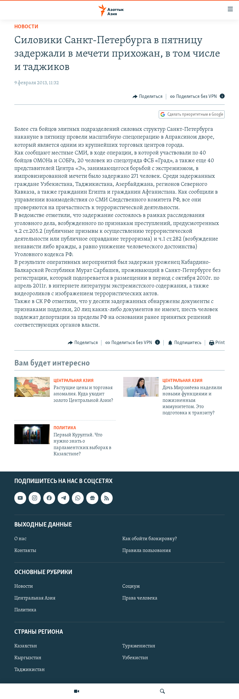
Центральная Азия (74, 381)
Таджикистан (29, 669)
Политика (65, 428)
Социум (131, 586)
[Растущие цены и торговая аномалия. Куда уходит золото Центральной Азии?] (32, 387)
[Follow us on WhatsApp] (78, 498)
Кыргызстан (27, 657)
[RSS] (107, 498)
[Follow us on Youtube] (20, 498)
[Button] (147, 97)
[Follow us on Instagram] (34, 498)
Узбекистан (135, 657)
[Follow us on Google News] (92, 498)
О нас (20, 538)
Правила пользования (146, 550)
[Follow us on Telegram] (63, 498)
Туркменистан (138, 646)
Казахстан (25, 646)
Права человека (139, 598)
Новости (26, 27)
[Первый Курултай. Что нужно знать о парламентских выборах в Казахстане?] (32, 434)
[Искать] (162, 691)
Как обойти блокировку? (149, 538)
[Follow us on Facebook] (49, 498)
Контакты (25, 550)
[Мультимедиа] (76, 691)
